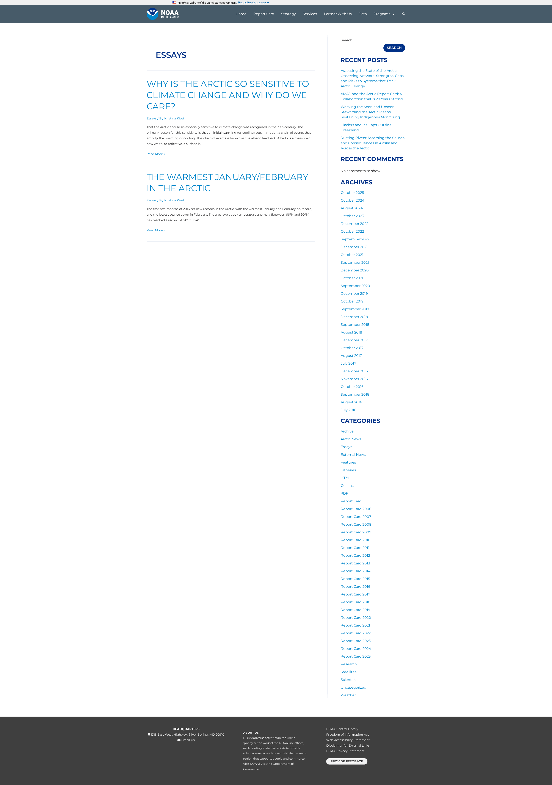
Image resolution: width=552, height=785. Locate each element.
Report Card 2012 (355, 555)
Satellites (348, 672)
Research (349, 664)
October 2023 (352, 216)
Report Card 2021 (355, 625)
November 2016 (354, 379)
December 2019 (354, 293)
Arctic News (351, 439)
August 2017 (351, 356)
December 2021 (354, 247)
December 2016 (354, 371)
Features (348, 462)
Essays (152, 118)
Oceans (347, 486)
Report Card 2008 (356, 524)
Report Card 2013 (355, 563)
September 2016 (355, 394)
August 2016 (351, 402)
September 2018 (355, 325)
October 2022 (352, 231)
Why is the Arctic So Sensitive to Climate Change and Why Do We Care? (228, 94)
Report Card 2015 (355, 579)
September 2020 (355, 286)
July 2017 (348, 363)
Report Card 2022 (356, 633)
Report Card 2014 (355, 571)
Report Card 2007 (356, 517)
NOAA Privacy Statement (345, 751)
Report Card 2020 (356, 618)
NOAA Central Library (342, 729)
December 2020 (355, 270)
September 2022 (355, 239)
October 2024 (352, 200)
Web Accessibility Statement (348, 740)
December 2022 (354, 224)
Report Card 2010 (355, 540)
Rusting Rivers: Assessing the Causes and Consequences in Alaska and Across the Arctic (373, 143)
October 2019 (352, 301)
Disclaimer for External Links (348, 745)
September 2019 (355, 309)
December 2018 (354, 317)
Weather (348, 695)
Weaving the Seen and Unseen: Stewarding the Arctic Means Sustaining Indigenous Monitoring (370, 112)
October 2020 (352, 278)
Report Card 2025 (356, 656)
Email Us (187, 740)
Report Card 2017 (355, 594)
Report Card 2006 (356, 509)
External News (353, 455)
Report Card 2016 (355, 586)
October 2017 (352, 348)
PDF (344, 493)
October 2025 (352, 193)
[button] (392, 14)
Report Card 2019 (355, 610)
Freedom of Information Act (347, 734)
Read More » (156, 153)
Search (347, 40)
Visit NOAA (251, 763)
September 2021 (355, 262)
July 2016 (348, 410)
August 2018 (351, 332)
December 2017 (354, 340)
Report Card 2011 (355, 548)
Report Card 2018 (355, 602)
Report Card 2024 (356, 649)
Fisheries (348, 470)
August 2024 (352, 208)
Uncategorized (353, 687)
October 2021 (352, 255)
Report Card (351, 501)
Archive (347, 431)
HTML (346, 478)
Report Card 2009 (356, 532)
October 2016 (352, 387)
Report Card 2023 (356, 641)
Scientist (348, 680)
